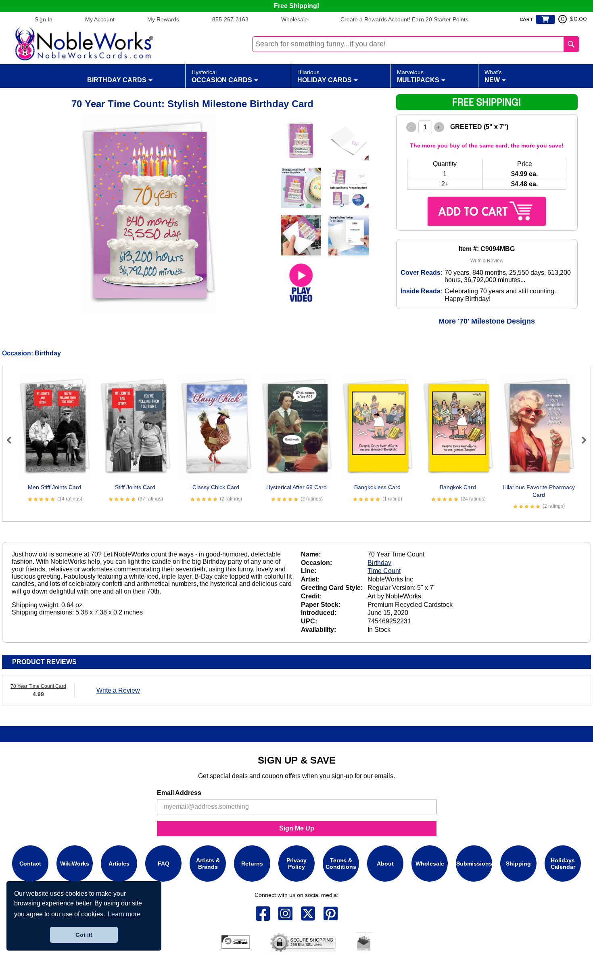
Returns (252, 863)
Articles (119, 863)
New (493, 76)
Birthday (48, 353)
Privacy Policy (296, 863)
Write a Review (486, 261)
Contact (30, 863)
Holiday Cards (324, 76)
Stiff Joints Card (135, 487)
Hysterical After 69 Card (296, 487)
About (385, 863)
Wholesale (294, 19)
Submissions (474, 863)
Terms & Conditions (341, 863)
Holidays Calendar (563, 863)
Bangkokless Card (377, 487)
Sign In (43, 19)
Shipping (518, 863)
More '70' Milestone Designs (486, 321)
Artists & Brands (208, 863)
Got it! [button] (84, 935)
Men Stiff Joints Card (54, 487)
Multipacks (418, 76)
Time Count (384, 570)
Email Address (179, 792)
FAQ (163, 863)
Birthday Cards (116, 80)
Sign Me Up (296, 828)
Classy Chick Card (215, 487)
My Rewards (163, 19)
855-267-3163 (230, 19)
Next (580, 440)
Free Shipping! (296, 5)
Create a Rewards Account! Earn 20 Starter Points (404, 19)
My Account (100, 19)
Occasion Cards (222, 76)
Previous (12, 440)
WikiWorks (74, 863)
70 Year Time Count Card (38, 686)
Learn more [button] (124, 914)
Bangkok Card (458, 487)
